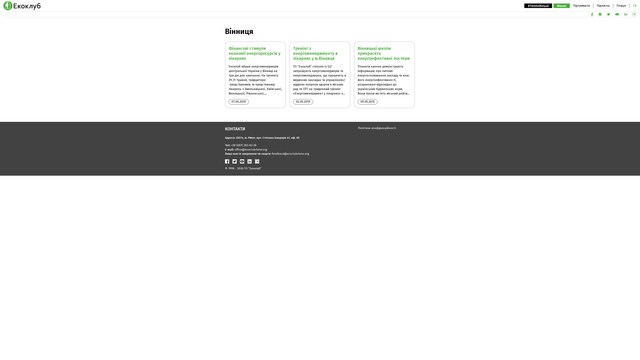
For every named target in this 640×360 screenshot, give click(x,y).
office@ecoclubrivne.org (251, 149)
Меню (561, 6)
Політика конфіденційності (377, 128)
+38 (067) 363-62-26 (243, 145)
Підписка (603, 6)
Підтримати (581, 6)
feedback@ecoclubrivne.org (290, 154)
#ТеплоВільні (538, 6)
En (635, 6)
